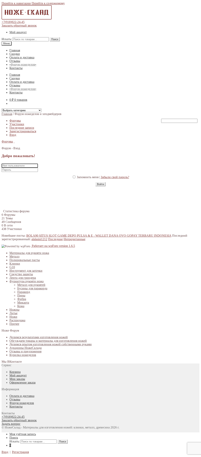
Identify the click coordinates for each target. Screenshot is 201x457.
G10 (12, 267)
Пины (21, 295)
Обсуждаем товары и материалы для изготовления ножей (48, 340)
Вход (12, 134)
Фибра (21, 299)
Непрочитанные (74, 239)
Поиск (54, 39)
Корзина (15, 372)
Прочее (14, 323)
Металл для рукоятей (31, 284)
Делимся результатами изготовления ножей (38, 337)
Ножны (14, 309)
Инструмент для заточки (25, 270)
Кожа (20, 306)
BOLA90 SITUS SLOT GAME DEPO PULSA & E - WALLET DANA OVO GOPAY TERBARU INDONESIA (98, 235)
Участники (16, 124)
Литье (13, 313)
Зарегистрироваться (22, 131)
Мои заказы (17, 379)
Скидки (14, 54)
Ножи (13, 316)
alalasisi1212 (39, 239)
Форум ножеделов (21, 403)
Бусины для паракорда (32, 288)
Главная (14, 50)
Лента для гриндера (22, 277)
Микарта (23, 302)
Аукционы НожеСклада (25, 347)
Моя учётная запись (22, 434)
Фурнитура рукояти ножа (26, 281)
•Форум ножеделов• (22, 64)
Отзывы (14, 61)
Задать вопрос (11, 423)
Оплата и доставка (21, 57)
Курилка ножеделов (22, 355)
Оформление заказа (22, 382)
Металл (14, 256)
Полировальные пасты (24, 260)
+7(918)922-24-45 (13, 22)
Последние (55, 239)
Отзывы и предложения (25, 351)
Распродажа (17, 320)
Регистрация (20, 452)
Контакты (16, 68)
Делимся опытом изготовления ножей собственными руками (50, 344)
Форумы (15, 120)
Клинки (14, 263)
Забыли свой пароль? (115, 177)
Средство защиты (21, 274)
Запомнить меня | (89, 177)
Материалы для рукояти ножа (29, 253)
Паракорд (23, 292)
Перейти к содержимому (48, 3)
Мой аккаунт (18, 32)
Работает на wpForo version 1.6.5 (53, 246)
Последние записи (21, 127)
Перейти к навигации (16, 3)
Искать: (7, 39)
